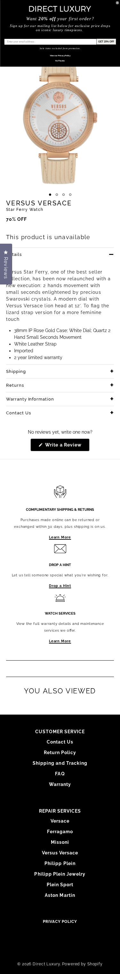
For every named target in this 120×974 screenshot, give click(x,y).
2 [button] (57, 195)
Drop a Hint (60, 586)
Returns (15, 385)
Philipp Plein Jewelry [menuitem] (59, 874)
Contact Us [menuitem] (60, 741)
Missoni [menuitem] (60, 842)
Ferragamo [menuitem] (60, 831)
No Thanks (60, 60)
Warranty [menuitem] (60, 784)
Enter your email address (18, 36)
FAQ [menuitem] (60, 773)
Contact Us (18, 412)
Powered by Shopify (82, 964)
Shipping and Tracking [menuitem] (60, 763)
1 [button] (50, 195)
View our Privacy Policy (60, 55)
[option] (60, 116)
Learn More (60, 537)
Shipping (16, 371)
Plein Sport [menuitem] (60, 884)
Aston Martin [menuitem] (60, 895)
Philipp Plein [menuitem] (60, 863)
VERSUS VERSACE (39, 203)
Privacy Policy (60, 921)
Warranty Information (30, 399)
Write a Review (67, 446)
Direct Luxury (46, 964)
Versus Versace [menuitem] (60, 852)
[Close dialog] (117, 3)
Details (14, 254)
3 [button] (63, 195)
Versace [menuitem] (60, 821)
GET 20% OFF (106, 41)
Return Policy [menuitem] (60, 752)
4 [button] (70, 195)
